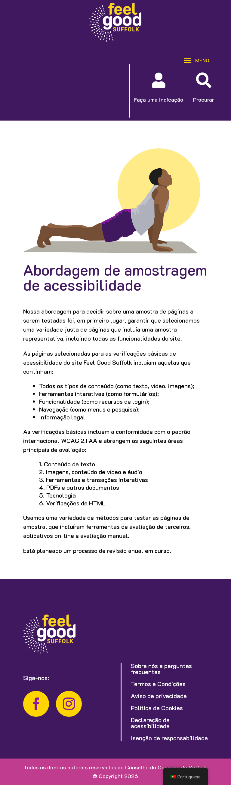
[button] (194, 59)
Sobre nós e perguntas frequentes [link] (161, 669)
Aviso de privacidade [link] (159, 696)
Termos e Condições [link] (158, 684)
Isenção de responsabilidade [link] (169, 738)
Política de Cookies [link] (157, 708)
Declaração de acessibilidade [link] (150, 723)
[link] (115, 39)
